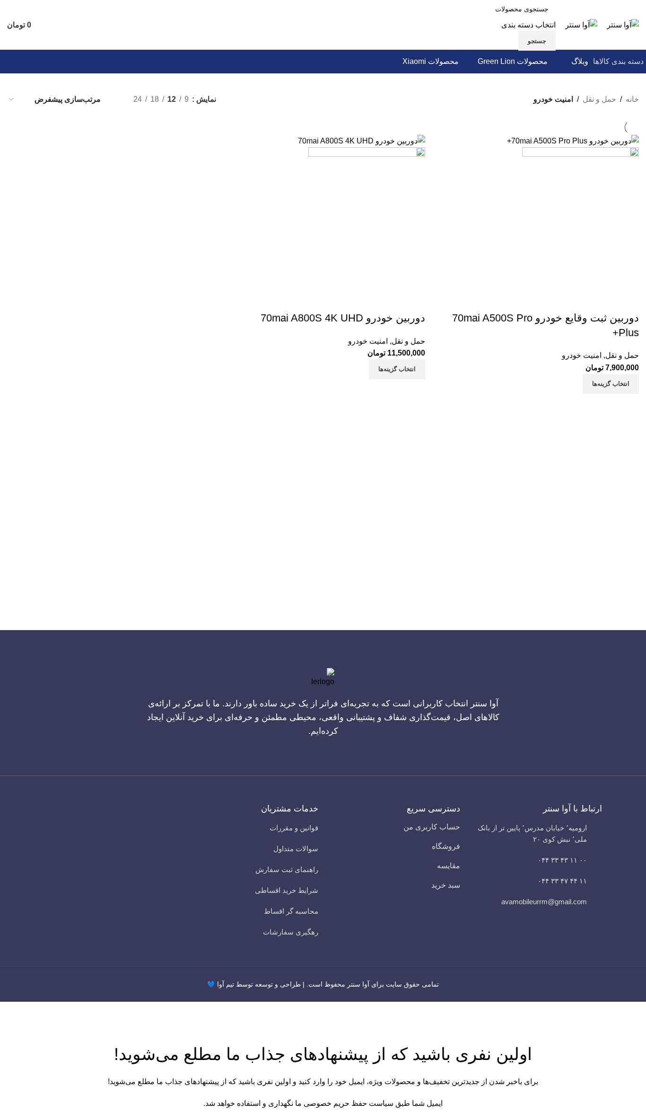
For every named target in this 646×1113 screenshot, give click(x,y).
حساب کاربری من (431, 827)
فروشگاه (446, 846)
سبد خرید (445, 885)
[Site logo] (623, 24)
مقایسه (448, 866)
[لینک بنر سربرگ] (323, 556)
